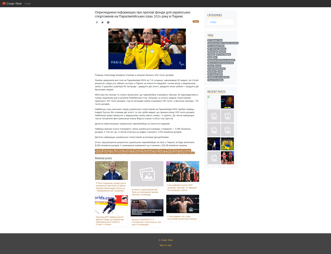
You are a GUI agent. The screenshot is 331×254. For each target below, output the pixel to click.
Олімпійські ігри (172, 153)
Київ (209, 57)
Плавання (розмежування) (142, 153)
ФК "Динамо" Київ (215, 40)
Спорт (195, 21)
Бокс (215, 57)
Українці (138, 150)
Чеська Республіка (215, 80)
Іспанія (218, 66)
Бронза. (163, 150)
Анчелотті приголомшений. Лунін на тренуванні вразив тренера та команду (145, 192)
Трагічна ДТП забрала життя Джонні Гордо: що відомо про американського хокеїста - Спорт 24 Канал (110, 220)
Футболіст (212, 71)
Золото (127, 153)
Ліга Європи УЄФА (215, 74)
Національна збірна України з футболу (118, 150)
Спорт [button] (28, 3)
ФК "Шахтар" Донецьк (217, 49)
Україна (99, 150)
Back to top (165, 245)
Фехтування (159, 153)
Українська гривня (186, 153)
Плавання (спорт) (102, 153)
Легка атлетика (117, 153)
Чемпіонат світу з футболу (218, 77)
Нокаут (211, 66)
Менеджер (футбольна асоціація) (221, 60)
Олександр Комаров (182, 150)
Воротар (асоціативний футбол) (220, 63)
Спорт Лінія (13, 3)
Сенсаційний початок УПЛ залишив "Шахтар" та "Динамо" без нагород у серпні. (182, 188)
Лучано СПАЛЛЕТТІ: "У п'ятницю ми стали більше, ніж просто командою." (146, 222)
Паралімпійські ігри (150, 150)
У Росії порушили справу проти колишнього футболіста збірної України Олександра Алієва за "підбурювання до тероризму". (111, 187)
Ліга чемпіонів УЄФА (216, 46)
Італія (220, 71)
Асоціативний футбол (216, 69)
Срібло (170, 150)
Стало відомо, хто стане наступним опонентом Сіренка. (182, 217)
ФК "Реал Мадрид (223, 54)
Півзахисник (213, 52)
